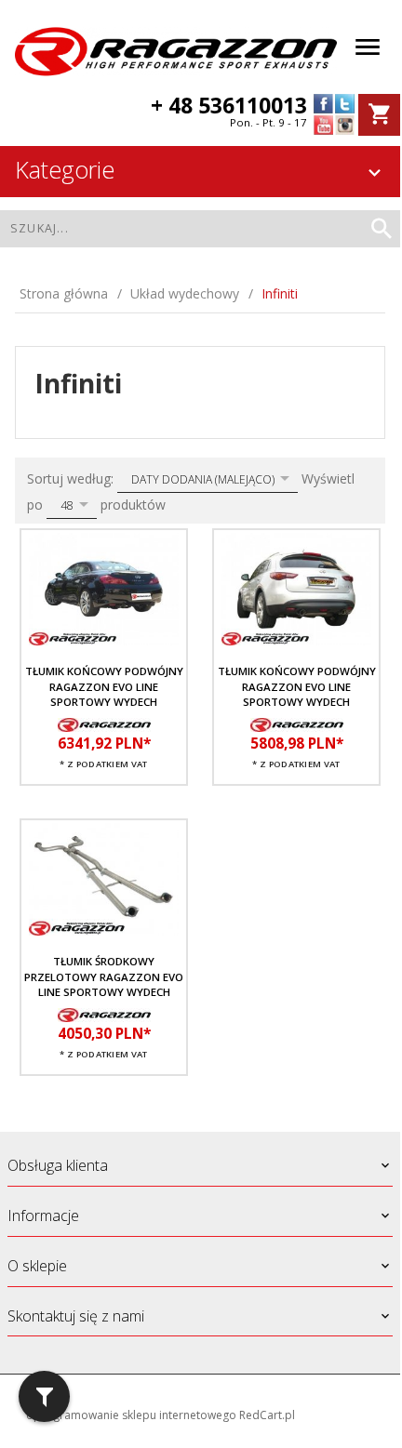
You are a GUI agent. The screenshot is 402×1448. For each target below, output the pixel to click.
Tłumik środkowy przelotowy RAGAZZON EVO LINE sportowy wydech (103, 976)
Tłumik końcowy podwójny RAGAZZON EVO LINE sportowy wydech (104, 686)
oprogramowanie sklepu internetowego (131, 1415)
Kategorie (64, 169)
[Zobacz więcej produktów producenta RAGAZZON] (104, 723)
